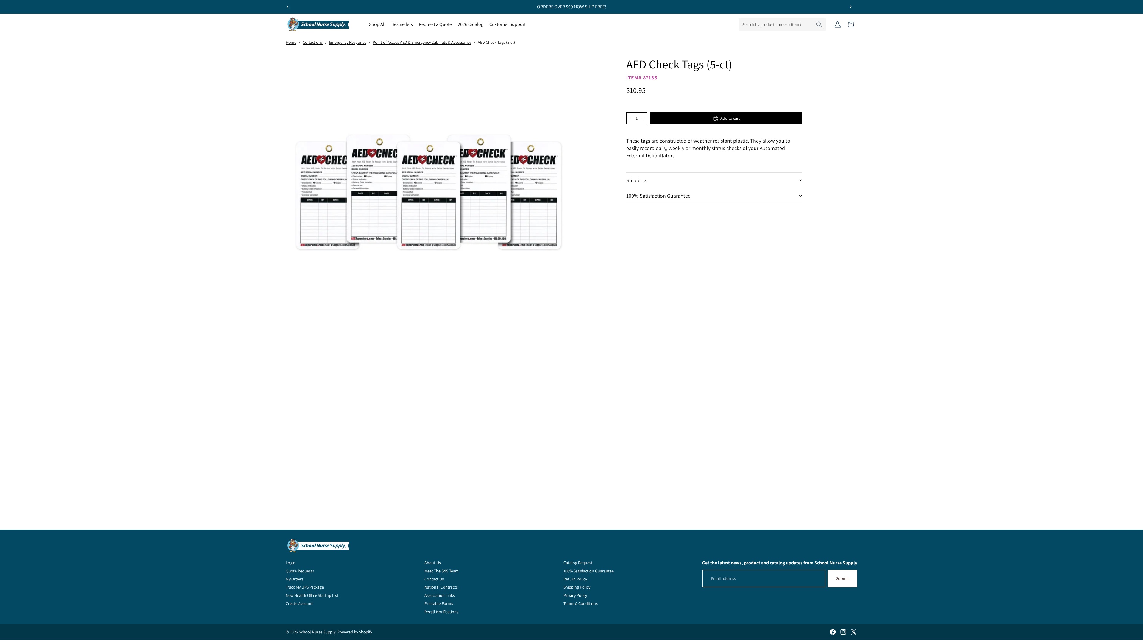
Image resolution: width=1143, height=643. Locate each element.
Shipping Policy (576, 587)
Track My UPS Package (305, 587)
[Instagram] (843, 632)
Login (291, 562)
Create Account (299, 603)
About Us (432, 562)
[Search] (819, 24)
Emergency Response (347, 42)
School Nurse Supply (317, 632)
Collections (313, 42)
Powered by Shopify (354, 632)
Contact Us (434, 579)
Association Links (439, 595)
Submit (842, 578)
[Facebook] (832, 632)
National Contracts (441, 587)
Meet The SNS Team (441, 571)
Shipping (636, 180)
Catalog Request (578, 562)
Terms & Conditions (580, 603)
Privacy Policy (575, 595)
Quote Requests (300, 571)
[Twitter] (853, 632)
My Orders (294, 579)
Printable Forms (438, 603)
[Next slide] (850, 6)
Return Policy (575, 579)
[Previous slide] (287, 6)
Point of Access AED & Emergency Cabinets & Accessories (422, 42)
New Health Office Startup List (312, 595)
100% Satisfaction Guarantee (658, 195)
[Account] (837, 24)
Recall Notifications (441, 611)
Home (291, 42)
